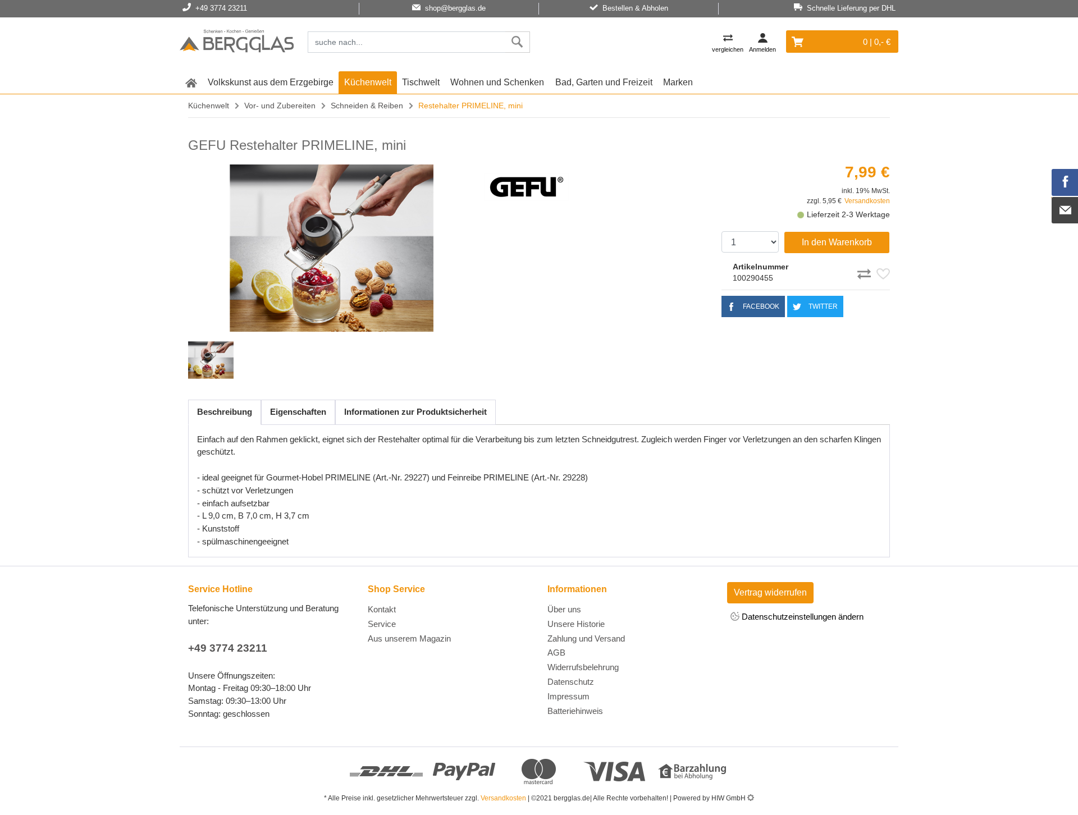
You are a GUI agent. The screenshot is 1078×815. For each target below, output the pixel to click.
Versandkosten (867, 201)
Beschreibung (224, 411)
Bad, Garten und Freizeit (603, 82)
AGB (556, 652)
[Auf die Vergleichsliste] (865, 272)
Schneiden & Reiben (367, 105)
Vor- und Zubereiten (280, 105)
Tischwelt (421, 82)
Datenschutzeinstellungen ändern (801, 616)
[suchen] (517, 42)
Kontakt (382, 609)
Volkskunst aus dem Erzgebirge (271, 82)
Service (382, 624)
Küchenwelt (367, 82)
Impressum (568, 696)
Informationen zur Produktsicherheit (415, 411)
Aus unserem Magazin (409, 638)
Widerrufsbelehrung (583, 667)
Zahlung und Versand (586, 638)
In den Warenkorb (837, 242)
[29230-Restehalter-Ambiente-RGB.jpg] (332, 248)
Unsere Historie (576, 624)
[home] (191, 82)
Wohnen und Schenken (497, 82)
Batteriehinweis (575, 711)
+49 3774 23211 (227, 648)
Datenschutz (570, 681)
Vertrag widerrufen (770, 592)
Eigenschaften (298, 411)
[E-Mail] (1065, 210)
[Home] (237, 42)
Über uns (564, 609)
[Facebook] (1065, 182)
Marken (678, 82)
